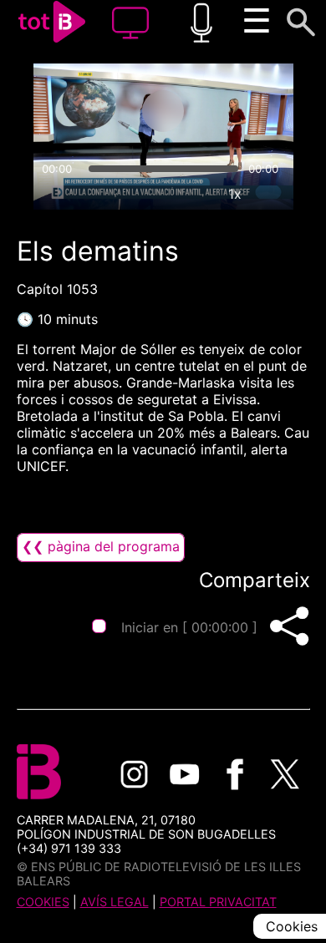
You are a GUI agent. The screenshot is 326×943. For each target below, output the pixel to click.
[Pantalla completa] (273, 193)
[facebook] (235, 774)
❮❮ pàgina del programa (101, 546)
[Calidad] (196, 193)
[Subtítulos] (158, 193)
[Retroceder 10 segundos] (97, 111)
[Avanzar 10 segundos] (229, 111)
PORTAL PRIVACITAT (218, 902)
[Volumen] (53, 193)
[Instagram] (134, 774)
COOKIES (43, 902)
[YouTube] (184, 774)
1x (235, 193)
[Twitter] (285, 774)
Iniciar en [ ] (189, 627)
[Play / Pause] (163, 111)
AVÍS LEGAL (114, 902)
